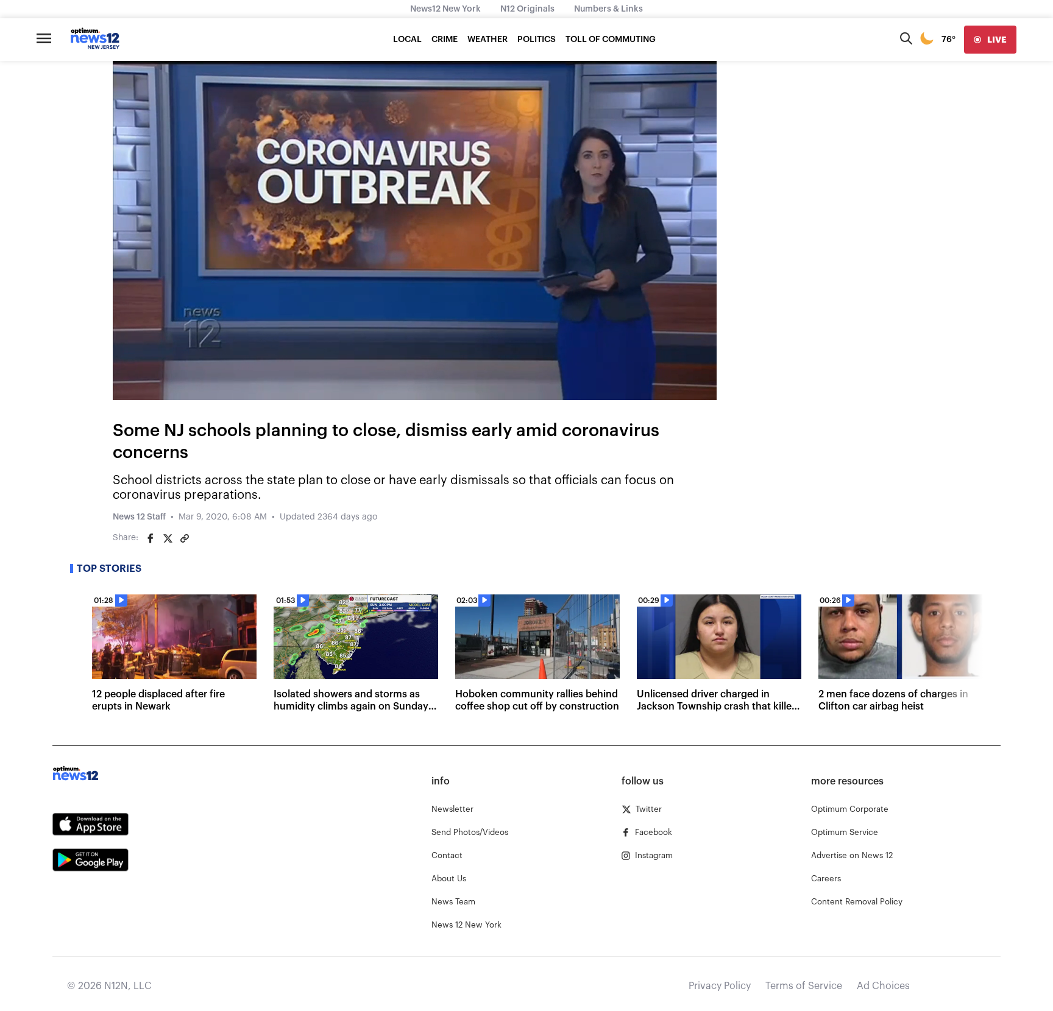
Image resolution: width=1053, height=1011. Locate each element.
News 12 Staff (139, 517)
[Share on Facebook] (150, 538)
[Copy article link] (185, 538)
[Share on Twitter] (167, 538)
